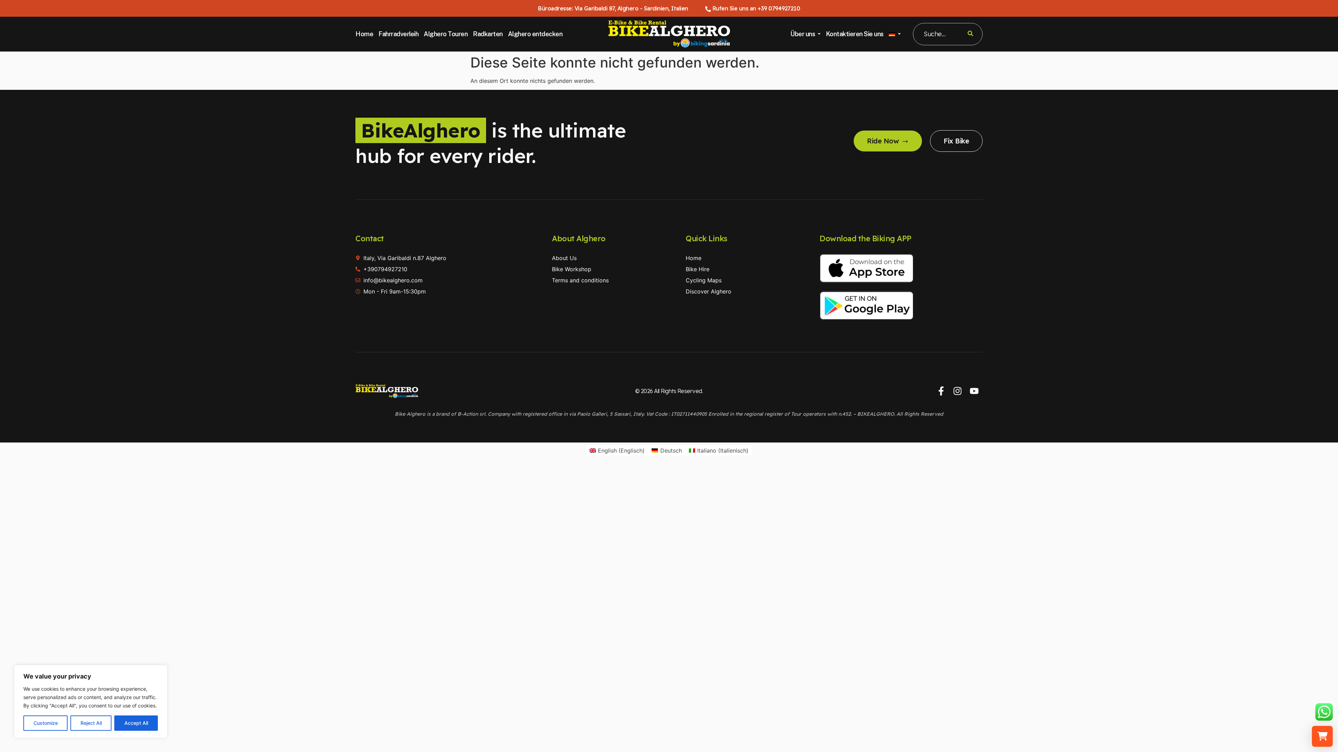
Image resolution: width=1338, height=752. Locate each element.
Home (364, 34)
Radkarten (488, 34)
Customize (45, 723)
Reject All (91, 723)
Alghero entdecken (535, 34)
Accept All (136, 723)
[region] (90, 701)
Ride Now (883, 140)
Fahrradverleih (398, 34)
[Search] (970, 34)
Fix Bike (956, 140)
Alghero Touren (446, 34)
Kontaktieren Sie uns (855, 34)
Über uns (802, 34)
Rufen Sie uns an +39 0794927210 (756, 8)
